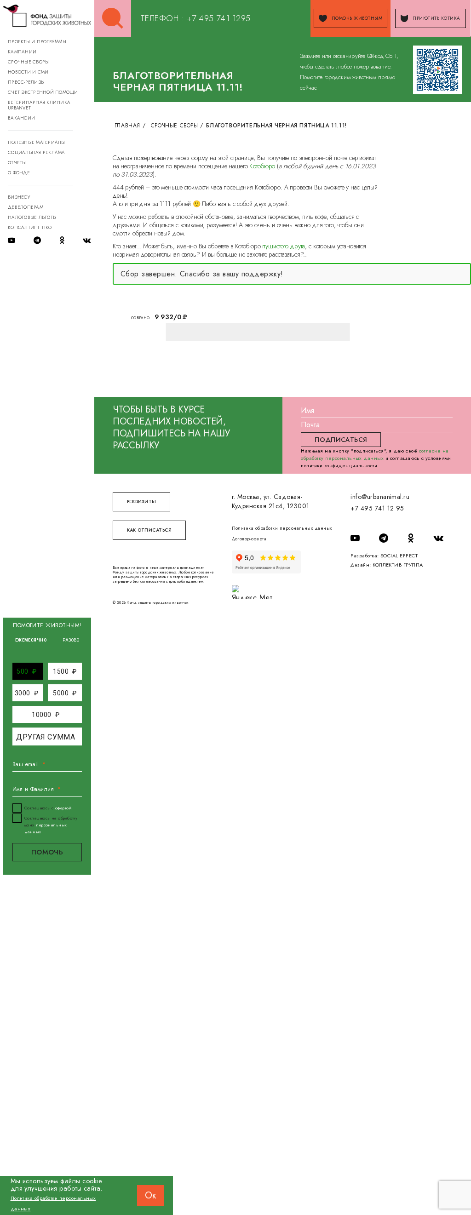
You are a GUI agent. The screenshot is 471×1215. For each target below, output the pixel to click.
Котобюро (262, 166)
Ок (150, 1195)
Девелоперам (25, 207)
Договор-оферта (249, 538)
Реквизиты (141, 501)
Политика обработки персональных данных (282, 528)
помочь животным (357, 18)
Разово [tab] (71, 640)
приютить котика (436, 18)
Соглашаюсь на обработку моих (50, 825)
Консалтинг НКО (30, 227)
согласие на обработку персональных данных (374, 454)
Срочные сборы (28, 61)
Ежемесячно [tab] (31, 640)
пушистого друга (283, 246)
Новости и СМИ (28, 72)
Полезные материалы (36, 142)
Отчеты (17, 162)
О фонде (19, 172)
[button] (26, 671)
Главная (127, 125)
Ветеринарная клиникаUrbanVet (39, 105)
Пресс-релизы (26, 82)
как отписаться (149, 530)
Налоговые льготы (32, 217)
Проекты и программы (37, 41)
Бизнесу (19, 197)
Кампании (22, 51)
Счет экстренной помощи (43, 92)
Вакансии (21, 118)
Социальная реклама (36, 152)
